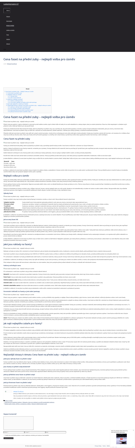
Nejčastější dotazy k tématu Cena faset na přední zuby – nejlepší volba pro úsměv (28, 105)
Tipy (7, 35)
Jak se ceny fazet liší (14, 97)
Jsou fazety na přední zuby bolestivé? (19, 108)
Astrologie (9, 21)
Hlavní (8, 16)
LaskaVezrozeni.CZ (11, 4)
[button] (5, 49)
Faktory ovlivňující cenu (15, 101)
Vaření (8, 39)
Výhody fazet (12, 96)
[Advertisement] (67, 77)
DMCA (108, 446)
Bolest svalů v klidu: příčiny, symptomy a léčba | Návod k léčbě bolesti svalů (26, 404)
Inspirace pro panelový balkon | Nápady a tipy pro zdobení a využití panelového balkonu (29, 402)
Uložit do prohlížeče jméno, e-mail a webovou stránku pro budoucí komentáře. (27, 435)
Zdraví (8, 44)
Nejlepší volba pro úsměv (13, 94)
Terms (104, 446)
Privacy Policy (98, 446)
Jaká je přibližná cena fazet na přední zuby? (20, 110)
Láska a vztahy (10, 30)
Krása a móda (10, 25)
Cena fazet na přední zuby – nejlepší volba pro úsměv (19, 91)
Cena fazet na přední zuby (14, 93)
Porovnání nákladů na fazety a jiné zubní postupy (22, 102)
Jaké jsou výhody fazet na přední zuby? (19, 107)
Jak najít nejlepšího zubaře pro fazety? (17, 104)
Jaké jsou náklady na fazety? (14, 99)
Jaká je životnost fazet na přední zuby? (19, 111)
